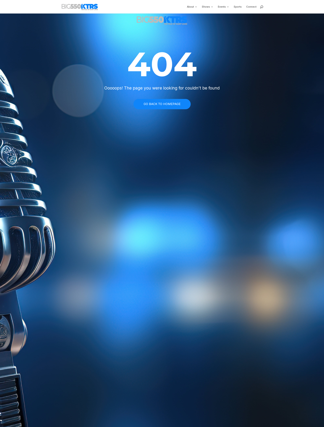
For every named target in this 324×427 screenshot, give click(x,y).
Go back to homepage (162, 104)
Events (222, 7)
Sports (238, 7)
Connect (251, 7)
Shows (206, 7)
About (190, 7)
